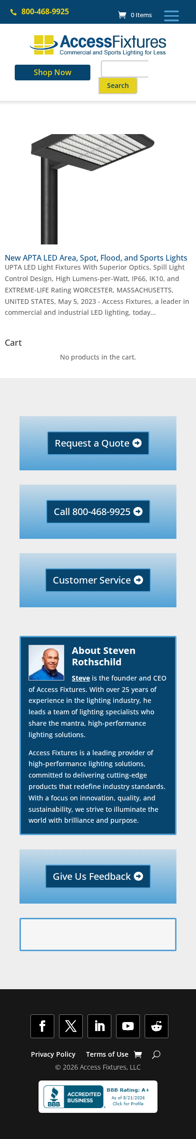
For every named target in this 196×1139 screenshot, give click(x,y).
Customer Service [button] (92, 580)
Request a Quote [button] (92, 443)
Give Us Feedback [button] (92, 876)
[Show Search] (156, 1054)
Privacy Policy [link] (53, 1055)
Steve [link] (81, 677)
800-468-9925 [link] (45, 11)
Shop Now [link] (52, 72)
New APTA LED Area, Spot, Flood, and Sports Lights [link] (96, 258)
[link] (135, 15)
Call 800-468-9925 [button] (92, 511)
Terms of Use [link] (107, 1055)
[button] (171, 16)
